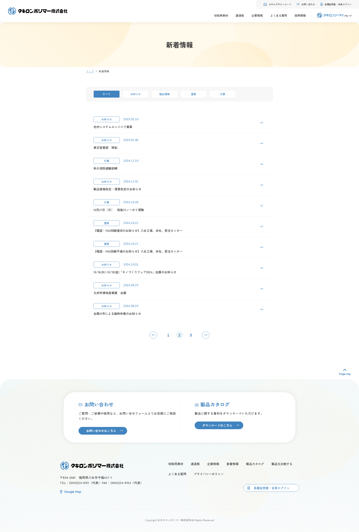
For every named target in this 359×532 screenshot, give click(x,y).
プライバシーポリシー (209, 474)
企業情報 (213, 464)
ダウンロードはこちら (217, 425)
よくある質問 (177, 474)
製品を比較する (281, 464)
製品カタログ (255, 464)
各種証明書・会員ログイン (272, 488)
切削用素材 (175, 464)
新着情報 (233, 464)
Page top (345, 373)
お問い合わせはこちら (101, 430)
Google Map (72, 491)
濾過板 (195, 464)
